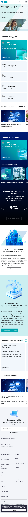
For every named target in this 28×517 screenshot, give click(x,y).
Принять (14, 510)
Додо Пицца (14, 212)
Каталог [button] (10, 516)
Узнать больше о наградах (9, 330)
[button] (21, 2)
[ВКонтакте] (5, 450)
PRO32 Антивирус (5, 459)
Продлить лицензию (5, 475)
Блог (2, 484)
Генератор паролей (19, 484)
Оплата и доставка (19, 481)
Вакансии (3, 489)
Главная (4, 516)
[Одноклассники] (8, 450)
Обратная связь (4, 496)
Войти (24, 516)
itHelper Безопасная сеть (6, 462)
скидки (9, 422)
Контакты (3, 494)
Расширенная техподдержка (4, 469)
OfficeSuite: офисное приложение (5, 465)
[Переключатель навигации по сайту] (26, 2)
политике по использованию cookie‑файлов (15, 507)
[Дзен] (2, 450)
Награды (3, 486)
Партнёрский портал (5, 491)
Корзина (17, 516)
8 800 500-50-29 (6, 444)
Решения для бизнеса (14, 218)
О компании (13, 269)
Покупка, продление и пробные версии (19, 464)
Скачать (2, 472)
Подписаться (14, 432)
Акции (2, 457)
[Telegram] (12, 450)
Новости (2, 481)
